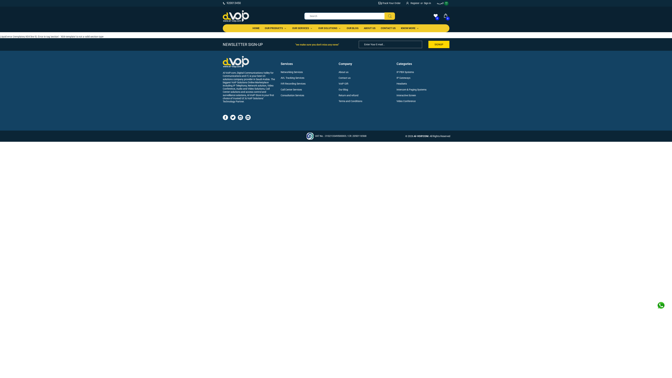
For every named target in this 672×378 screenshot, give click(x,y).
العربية (440, 3)
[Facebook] (225, 117)
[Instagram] (240, 117)
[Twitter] (233, 117)
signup (439, 44)
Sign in (427, 3)
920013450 (234, 3)
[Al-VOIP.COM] (236, 16)
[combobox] (349, 16)
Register (415, 3)
